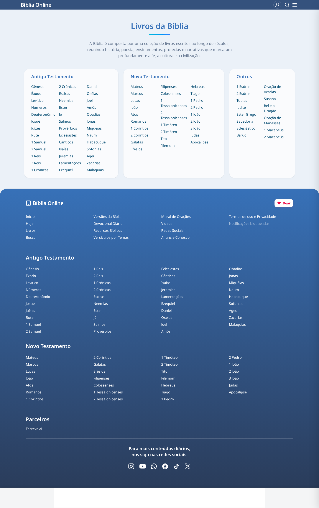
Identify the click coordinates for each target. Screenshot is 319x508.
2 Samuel (38, 149)
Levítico (37, 100)
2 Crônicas (67, 86)
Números (39, 107)
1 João (196, 114)
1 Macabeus (274, 130)
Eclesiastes (68, 135)
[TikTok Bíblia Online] (176, 466)
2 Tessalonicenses (174, 115)
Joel (90, 100)
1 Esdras (243, 86)
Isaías (63, 149)
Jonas (91, 121)
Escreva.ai (34, 428)
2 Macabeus (274, 137)
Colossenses (171, 93)
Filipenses (169, 86)
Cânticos (66, 142)
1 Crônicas (39, 170)
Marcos (137, 93)
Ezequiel (66, 170)
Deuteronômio (43, 114)
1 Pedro (197, 100)
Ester (63, 107)
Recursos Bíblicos (108, 230)
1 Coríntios (139, 128)
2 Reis (36, 163)
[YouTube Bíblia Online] (142, 466)
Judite (241, 107)
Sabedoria (245, 121)
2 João (196, 121)
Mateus (137, 86)
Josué (35, 121)
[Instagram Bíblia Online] (131, 466)
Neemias (66, 100)
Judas (195, 135)
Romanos (138, 121)
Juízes (36, 128)
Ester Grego (246, 114)
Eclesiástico (246, 128)
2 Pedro (197, 107)
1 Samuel (38, 142)
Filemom (168, 145)
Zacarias (93, 163)
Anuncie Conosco (175, 237)
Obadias (93, 114)
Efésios (136, 149)
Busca (31, 237)
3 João (196, 128)
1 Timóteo (169, 124)
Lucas (135, 100)
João (134, 107)
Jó (60, 114)
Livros (31, 230)
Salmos (65, 121)
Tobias (242, 100)
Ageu (91, 156)
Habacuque (96, 142)
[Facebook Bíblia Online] (165, 466)
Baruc (241, 135)
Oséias (92, 93)
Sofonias (94, 149)
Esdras (64, 93)
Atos (134, 114)
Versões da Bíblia (108, 216)
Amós (91, 107)
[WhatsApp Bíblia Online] (153, 466)
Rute (35, 135)
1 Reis (36, 156)
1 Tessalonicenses (174, 103)
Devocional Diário (108, 223)
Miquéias (94, 128)
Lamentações (70, 163)
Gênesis (37, 86)
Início (30, 216)
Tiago (195, 93)
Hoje (29, 223)
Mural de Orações (176, 216)
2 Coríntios (139, 135)
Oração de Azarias (272, 89)
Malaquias (95, 170)
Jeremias (66, 156)
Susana (270, 98)
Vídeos (166, 223)
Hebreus (198, 86)
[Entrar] (277, 5)
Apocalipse (199, 142)
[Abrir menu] (294, 5)
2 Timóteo (169, 131)
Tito (164, 138)
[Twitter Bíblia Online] (187, 466)
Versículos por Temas (111, 237)
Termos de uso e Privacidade (252, 216)
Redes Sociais (172, 230)
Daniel (92, 86)
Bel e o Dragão (270, 108)
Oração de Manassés (272, 120)
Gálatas (137, 142)
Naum (92, 135)
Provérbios (68, 128)
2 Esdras (243, 93)
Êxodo (36, 93)
